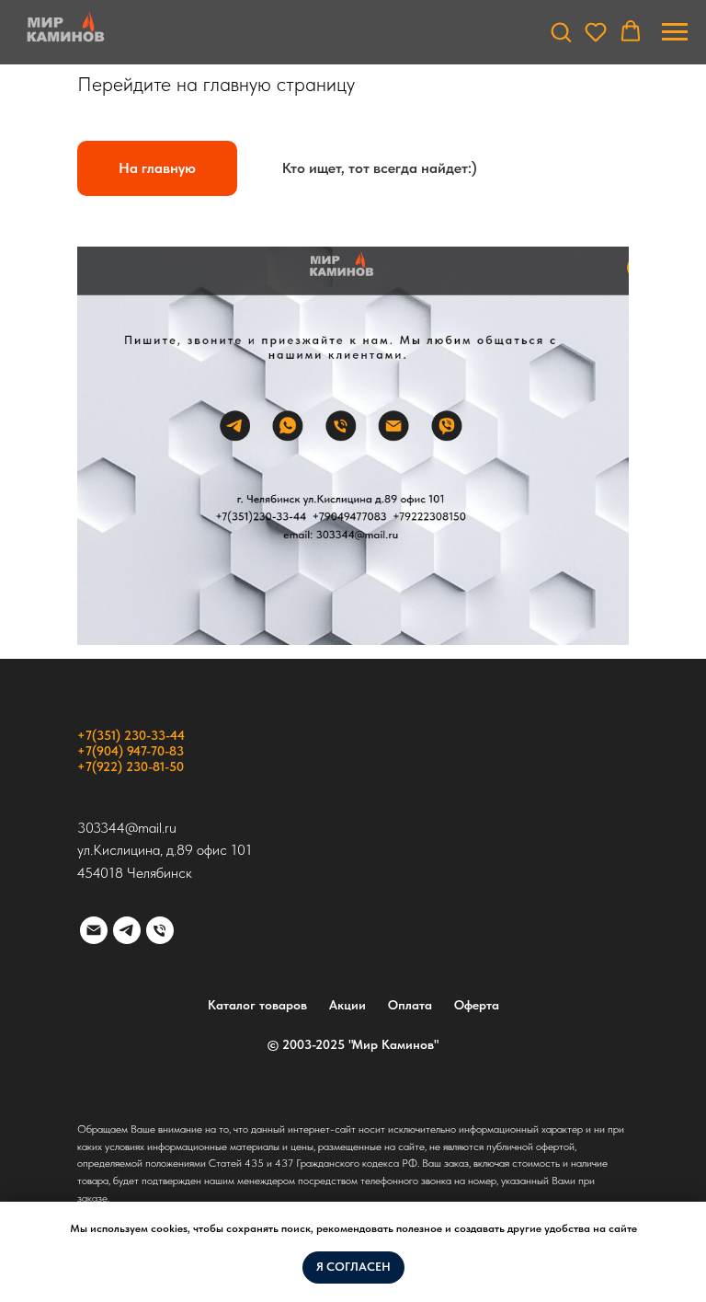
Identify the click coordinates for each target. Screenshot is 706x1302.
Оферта (476, 1004)
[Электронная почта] (94, 930)
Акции (347, 1004)
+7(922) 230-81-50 (130, 766)
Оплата (410, 1004)
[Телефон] (160, 930)
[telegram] (127, 930)
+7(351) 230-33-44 (131, 735)
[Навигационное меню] (675, 32)
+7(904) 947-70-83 (130, 750)
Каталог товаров (257, 1004)
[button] (561, 31)
